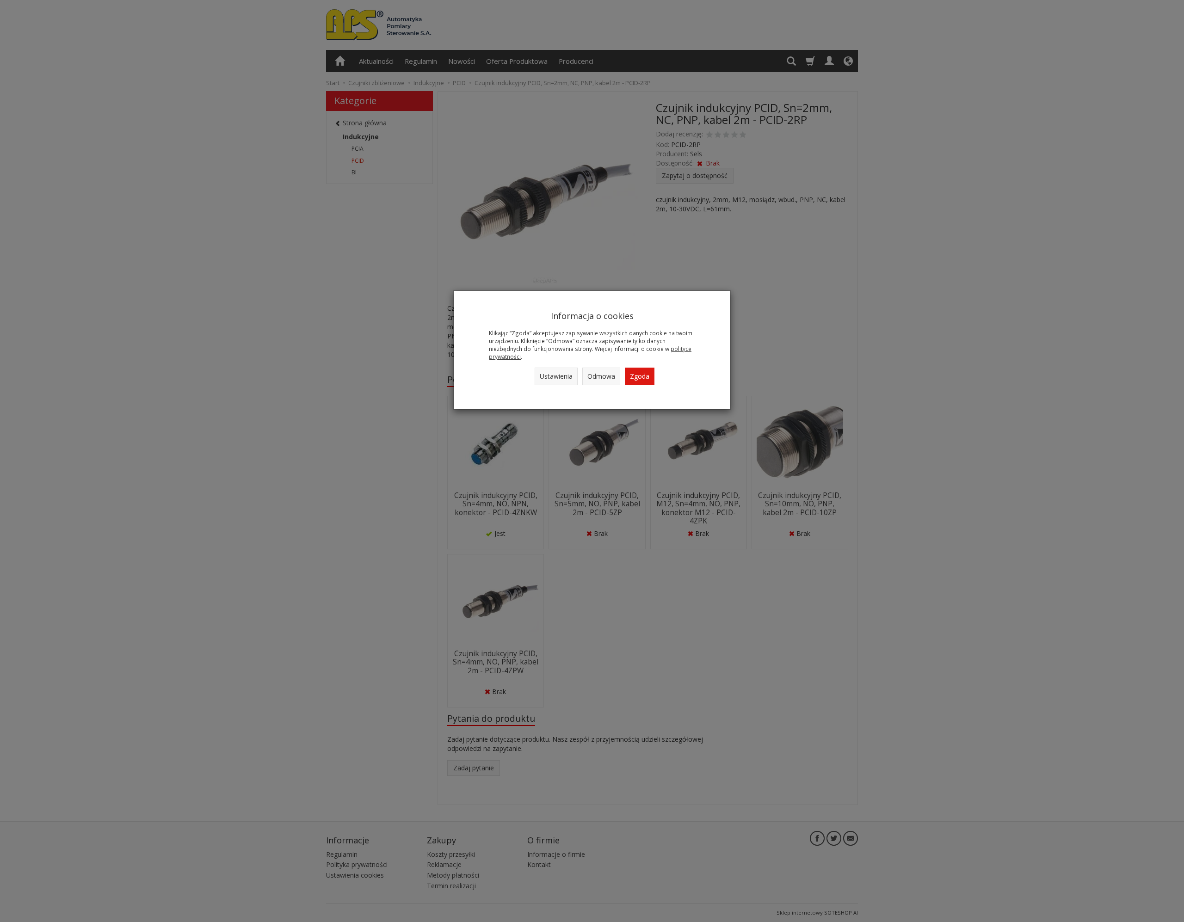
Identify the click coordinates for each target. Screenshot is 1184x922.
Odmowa (601, 376)
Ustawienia (556, 376)
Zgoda (639, 376)
